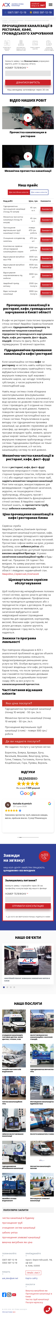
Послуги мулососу (34, 1302)
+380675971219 (48, 1309)
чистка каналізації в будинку (18, 1218)
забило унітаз (10, 1232)
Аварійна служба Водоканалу (9, 1200)
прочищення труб (12, 1222)
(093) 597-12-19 (42, 12)
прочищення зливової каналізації (21, 1237)
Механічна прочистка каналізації (28, 171)
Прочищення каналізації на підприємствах (42, 1103)
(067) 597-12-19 (17, 12)
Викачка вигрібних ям (36, 1290)
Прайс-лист (33, 1272)
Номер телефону (16, 67)
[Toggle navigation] (50, 4)
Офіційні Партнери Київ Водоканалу (11, 1070)
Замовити (46, 209)
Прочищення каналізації (16, 20)
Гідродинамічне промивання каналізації (12, 1167)
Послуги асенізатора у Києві (42, 1134)
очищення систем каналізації (18, 1227)
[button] (4, 987)
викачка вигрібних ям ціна (17, 1242)
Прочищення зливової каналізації (40, 1200)
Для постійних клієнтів (18, 192)
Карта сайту (31, 1278)
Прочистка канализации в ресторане (28, 134)
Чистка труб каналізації (37, 1299)
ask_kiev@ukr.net (10, 1278)
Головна (4, 20)
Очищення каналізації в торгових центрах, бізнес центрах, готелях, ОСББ (12, 1037)
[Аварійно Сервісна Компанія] (13, 4)
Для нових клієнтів (39, 192)
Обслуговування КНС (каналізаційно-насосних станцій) (41, 1037)
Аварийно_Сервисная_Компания (20, 573)
